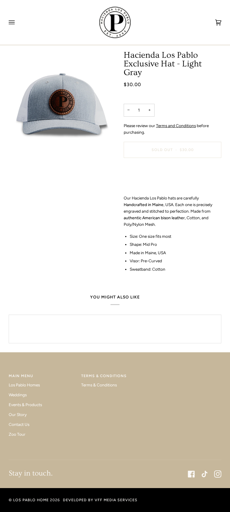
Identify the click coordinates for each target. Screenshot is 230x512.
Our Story (18, 414)
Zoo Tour (17, 434)
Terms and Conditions (176, 125)
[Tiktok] (204, 474)
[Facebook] (191, 474)
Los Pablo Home (31, 500)
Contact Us (19, 424)
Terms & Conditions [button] (104, 376)
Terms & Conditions (99, 385)
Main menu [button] (21, 376)
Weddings (18, 394)
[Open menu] (18, 22)
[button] (187, 374)
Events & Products (25, 404)
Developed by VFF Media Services (100, 500)
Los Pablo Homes (24, 385)
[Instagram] (217, 474)
